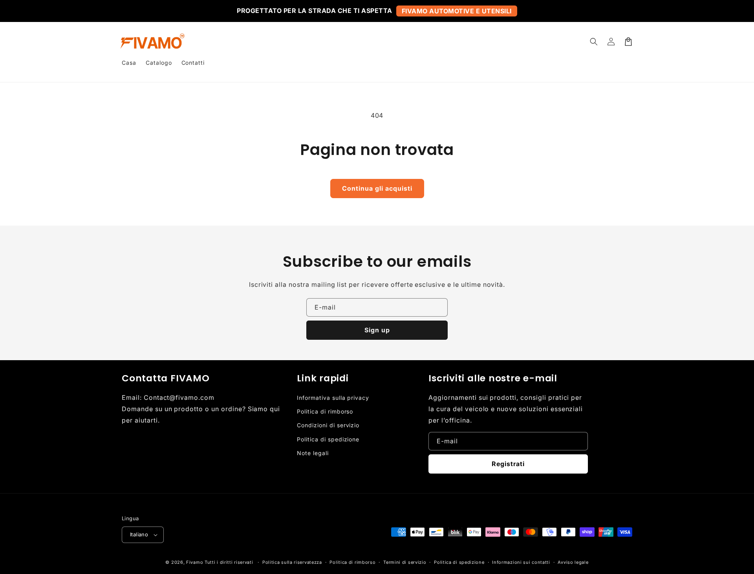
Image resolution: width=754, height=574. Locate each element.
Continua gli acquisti (377, 188)
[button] (593, 41)
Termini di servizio (404, 562)
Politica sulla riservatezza (292, 562)
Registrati (508, 464)
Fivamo (194, 562)
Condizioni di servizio (328, 425)
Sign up (377, 330)
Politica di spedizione (328, 439)
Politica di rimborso (325, 411)
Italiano (139, 534)
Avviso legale (573, 562)
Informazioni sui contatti (521, 562)
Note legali (313, 453)
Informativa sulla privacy (333, 397)
